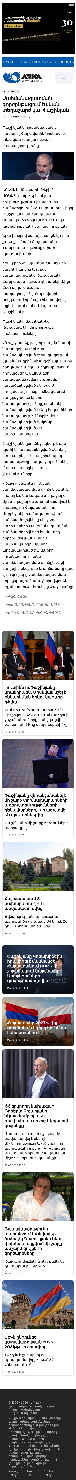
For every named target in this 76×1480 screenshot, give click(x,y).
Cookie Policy (48, 1473)
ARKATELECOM (14, 62)
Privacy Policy (13, 1473)
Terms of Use (33, 1473)
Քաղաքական (11, 91)
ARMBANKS (41, 62)
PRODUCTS (64, 62)
